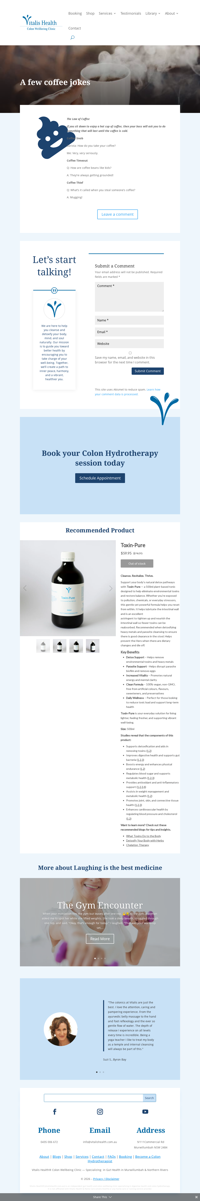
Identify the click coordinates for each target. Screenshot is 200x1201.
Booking (75, 13)
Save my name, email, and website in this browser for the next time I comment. (125, 359)
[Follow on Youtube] (145, 1112)
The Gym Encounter (100, 905)
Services (105, 13)
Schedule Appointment (100, 478)
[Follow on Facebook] (55, 1112)
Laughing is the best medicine (118, 868)
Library (151, 13)
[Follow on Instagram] (100, 1112)
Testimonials (131, 13)
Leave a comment (118, 214)
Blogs (57, 1156)
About (170, 13)
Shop (90, 13)
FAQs (112, 1156)
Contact (74, 28)
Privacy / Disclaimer (106, 1179)
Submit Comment (148, 371)
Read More (100, 938)
